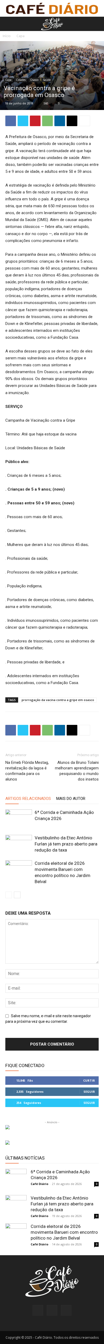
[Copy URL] (72, 121)
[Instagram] (52, 1310)
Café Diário (39, 1184)
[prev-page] (8, 895)
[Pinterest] (35, 121)
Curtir (89, 1080)
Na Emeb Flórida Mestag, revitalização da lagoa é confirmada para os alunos (27, 771)
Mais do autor (70, 798)
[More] (84, 121)
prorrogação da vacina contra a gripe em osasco (58, 700)
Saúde (47, 80)
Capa (21, 36)
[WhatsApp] (47, 121)
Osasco (34, 80)
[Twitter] (23, 121)
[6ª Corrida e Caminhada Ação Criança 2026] (18, 818)
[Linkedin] (59, 121)
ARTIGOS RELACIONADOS (28, 798)
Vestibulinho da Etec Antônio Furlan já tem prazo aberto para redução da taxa (66, 844)
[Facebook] (10, 121)
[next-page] (17, 895)
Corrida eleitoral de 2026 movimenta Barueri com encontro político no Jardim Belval (64, 1232)
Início (7, 36)
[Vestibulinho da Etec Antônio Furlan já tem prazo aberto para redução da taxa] (18, 844)
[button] (8, 24)
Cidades (21, 80)
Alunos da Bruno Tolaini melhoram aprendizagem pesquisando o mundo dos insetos (77, 771)
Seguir (89, 1092)
